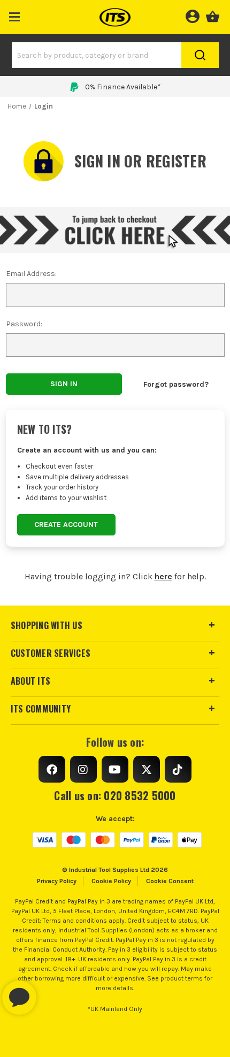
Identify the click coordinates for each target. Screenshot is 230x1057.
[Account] (192, 15)
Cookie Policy (111, 881)
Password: (24, 323)
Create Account (66, 524)
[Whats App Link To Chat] (53, 992)
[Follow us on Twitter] (146, 769)
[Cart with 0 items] (212, 15)
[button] (14, 14)
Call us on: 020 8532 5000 (114, 795)
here (163, 576)
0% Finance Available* (123, 86)
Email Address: (31, 273)
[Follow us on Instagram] (83, 769)
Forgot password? (176, 384)
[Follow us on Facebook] (52, 769)
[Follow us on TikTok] (178, 769)
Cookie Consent (170, 881)
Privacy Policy (56, 881)
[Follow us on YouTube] (115, 769)
